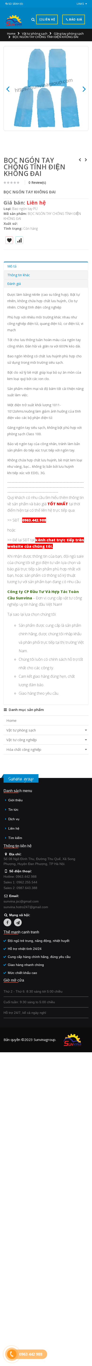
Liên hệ (13, 828)
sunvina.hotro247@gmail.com (26, 907)
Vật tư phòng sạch (34, 33)
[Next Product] (85, 160)
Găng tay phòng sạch (69, 33)
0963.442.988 (34, 520)
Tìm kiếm (15, 838)
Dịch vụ (13, 819)
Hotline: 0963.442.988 (20, 876)
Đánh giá (14, 283)
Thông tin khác (18, 275)
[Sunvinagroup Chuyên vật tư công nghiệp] (14, 20)
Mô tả (12, 266)
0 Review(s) (37, 182)
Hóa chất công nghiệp (23, 749)
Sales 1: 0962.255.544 (20, 882)
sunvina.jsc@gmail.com (21, 901)
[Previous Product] (79, 160)
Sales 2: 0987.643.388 (20, 888)
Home (11, 33)
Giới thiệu (15, 800)
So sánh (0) (15, 3)
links (80, 3)
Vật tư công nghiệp (21, 739)
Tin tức (13, 809)
